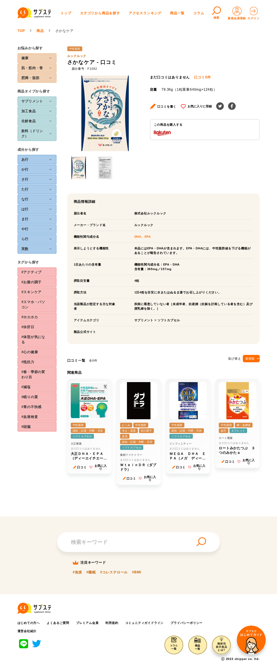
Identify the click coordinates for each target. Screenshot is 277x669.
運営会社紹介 (27, 631)
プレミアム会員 (87, 623)
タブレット (238, 430)
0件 (202, 77)
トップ (66, 13)
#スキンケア (31, 292)
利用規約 (111, 623)
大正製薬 (76, 443)
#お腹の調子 (31, 282)
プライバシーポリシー (187, 623)
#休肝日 (27, 327)
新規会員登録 (237, 18)
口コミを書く (167, 106)
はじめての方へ (29, 623)
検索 (217, 17)
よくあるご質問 (58, 623)
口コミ (82, 467)
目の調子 (146, 430)
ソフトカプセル (169, 320)
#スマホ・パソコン (33, 304)
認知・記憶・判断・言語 (88, 430)
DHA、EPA (142, 236)
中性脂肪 (74, 48)
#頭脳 (26, 427)
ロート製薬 (226, 438)
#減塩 (26, 387)
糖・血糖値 (244, 425)
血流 (125, 436)
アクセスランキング (145, 13)
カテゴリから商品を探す (100, 13)
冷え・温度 (129, 430)
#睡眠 (91, 572)
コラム (198, 13)
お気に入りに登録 (200, 106)
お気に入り (101, 467)
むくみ (126, 425)
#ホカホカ (29, 317)
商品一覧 (177, 13)
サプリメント (144, 320)
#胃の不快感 (31, 407)
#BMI (136, 572)
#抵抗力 (27, 362)
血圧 (223, 430)
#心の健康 (29, 352)
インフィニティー (180, 443)
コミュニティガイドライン (144, 623)
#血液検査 (29, 417)
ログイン (253, 18)
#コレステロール (114, 572)
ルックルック (77, 56)
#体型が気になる (33, 339)
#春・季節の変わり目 (33, 374)
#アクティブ (31, 272)
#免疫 (77, 572)
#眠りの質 (29, 397)
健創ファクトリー (131, 454)
